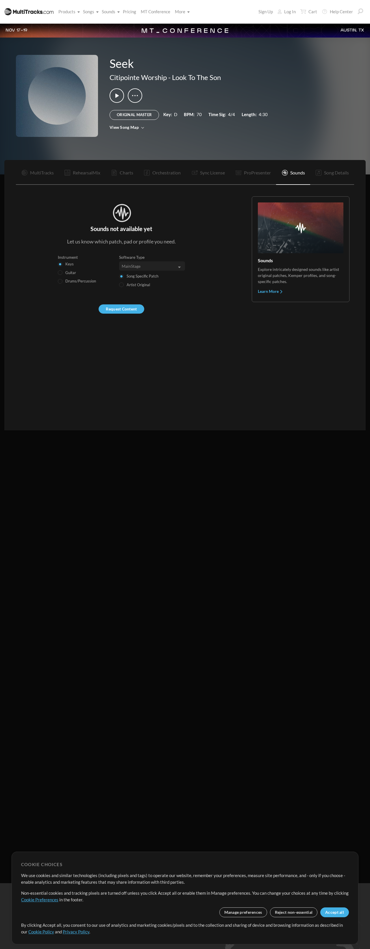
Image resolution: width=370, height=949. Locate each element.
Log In (290, 11)
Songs (88, 11)
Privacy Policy (76, 931)
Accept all (334, 912)
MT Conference (155, 11)
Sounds (108, 11)
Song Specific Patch (142, 276)
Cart (312, 11)
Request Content (121, 308)
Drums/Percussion (80, 281)
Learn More (269, 291)
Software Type (132, 257)
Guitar (70, 272)
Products (66, 11)
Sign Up (265, 11)
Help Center (341, 11)
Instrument (68, 257)
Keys (69, 264)
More (180, 11)
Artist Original (138, 284)
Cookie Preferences (39, 899)
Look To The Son (196, 77)
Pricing (129, 11)
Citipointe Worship (138, 77)
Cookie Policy (41, 931)
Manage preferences (243, 912)
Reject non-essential (294, 912)
